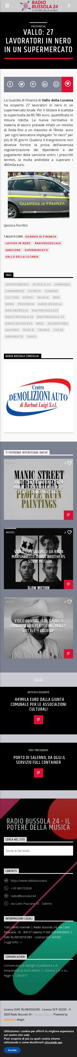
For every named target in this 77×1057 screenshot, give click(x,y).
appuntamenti (17, 284)
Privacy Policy (42, 1014)
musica (43, 297)
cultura (12, 297)
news (10, 304)
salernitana (58, 323)
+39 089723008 (21, 888)
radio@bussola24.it (23, 896)
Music (10, 463)
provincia (26, 304)
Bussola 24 (41, 284)
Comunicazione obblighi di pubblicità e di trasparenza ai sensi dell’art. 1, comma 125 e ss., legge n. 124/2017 (36, 970)
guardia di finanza (40, 236)
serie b (28, 330)
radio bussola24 (19, 323)
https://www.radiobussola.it (29, 881)
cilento (34, 291)
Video (31, 336)
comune (51, 291)
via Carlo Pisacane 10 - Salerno (31, 904)
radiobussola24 (48, 243)
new (56, 297)
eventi (28, 297)
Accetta (12, 1050)
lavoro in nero (18, 243)
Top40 (58, 330)
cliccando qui (53, 1042)
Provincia (38, 26)
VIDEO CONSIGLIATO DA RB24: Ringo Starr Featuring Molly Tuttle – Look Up (38, 625)
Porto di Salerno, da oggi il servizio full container (40, 760)
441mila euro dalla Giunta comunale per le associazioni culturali (38, 704)
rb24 (40, 323)
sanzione (13, 250)
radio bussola (50, 304)
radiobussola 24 (50, 317)
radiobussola (17, 310)
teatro (43, 330)
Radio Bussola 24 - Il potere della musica (38, 824)
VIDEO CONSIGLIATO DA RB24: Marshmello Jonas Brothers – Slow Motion (38, 556)
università (14, 336)
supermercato (36, 250)
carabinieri (15, 291)
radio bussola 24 (19, 317)
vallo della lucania (22, 256)
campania (62, 284)
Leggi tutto (11, 942)
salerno (12, 330)
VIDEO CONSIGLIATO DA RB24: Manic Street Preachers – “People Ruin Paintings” (39, 487)
